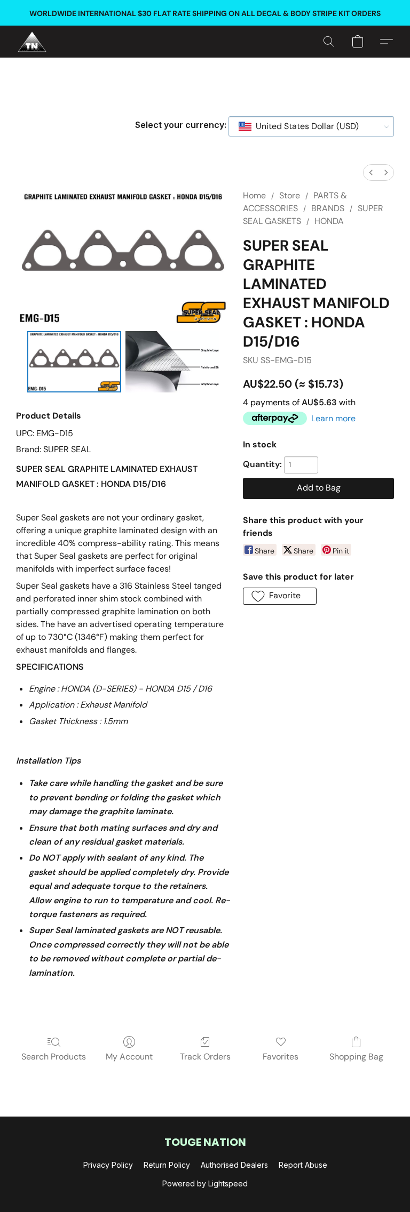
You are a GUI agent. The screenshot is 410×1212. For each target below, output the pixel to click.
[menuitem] (371, 172)
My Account (129, 1056)
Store (289, 195)
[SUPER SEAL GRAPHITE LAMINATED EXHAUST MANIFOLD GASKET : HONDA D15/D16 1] (172, 361)
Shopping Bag (356, 1056)
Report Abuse (303, 1164)
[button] (32, 41)
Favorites (280, 1056)
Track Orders (205, 1056)
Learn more (333, 418)
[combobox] (311, 126)
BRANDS (327, 208)
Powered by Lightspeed (205, 1183)
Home (254, 195)
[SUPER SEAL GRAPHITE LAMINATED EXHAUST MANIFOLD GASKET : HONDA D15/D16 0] (74, 361)
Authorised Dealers (234, 1164)
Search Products (53, 1056)
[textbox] (304, 126)
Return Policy (167, 1164)
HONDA (329, 221)
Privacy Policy (108, 1164)
